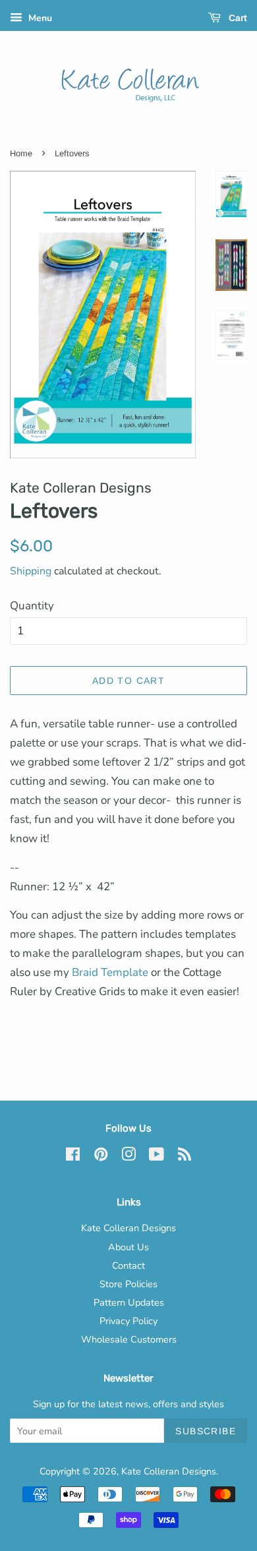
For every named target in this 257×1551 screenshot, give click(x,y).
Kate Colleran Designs (128, 1227)
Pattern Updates (129, 1302)
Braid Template (110, 972)
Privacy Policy (128, 1320)
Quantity (32, 605)
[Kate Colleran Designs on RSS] (184, 1156)
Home (21, 153)
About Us (128, 1247)
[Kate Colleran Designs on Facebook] (72, 1156)
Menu (39, 18)
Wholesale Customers (129, 1339)
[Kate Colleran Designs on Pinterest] (101, 1156)
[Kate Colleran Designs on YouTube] (156, 1156)
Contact (128, 1265)
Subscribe (205, 1431)
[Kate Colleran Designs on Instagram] (128, 1156)
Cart (236, 18)
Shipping (30, 571)
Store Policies (128, 1284)
